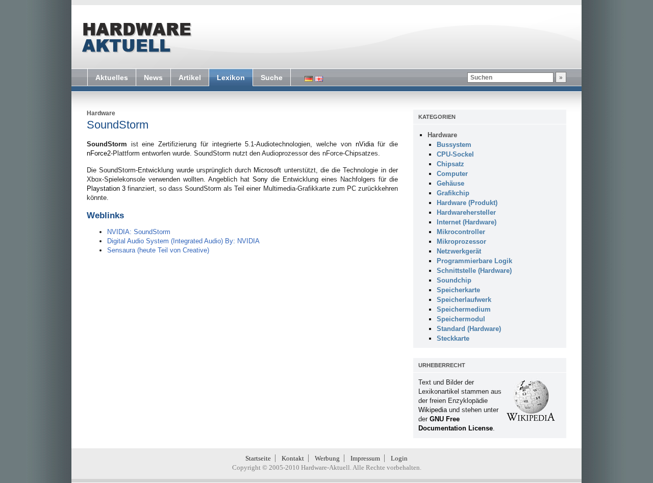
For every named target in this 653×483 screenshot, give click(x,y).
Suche (272, 77)
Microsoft (267, 170)
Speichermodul (461, 319)
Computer (452, 173)
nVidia (365, 144)
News (153, 77)
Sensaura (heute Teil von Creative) (158, 250)
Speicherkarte (458, 290)
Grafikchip (453, 193)
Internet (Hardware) (466, 222)
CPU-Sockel (455, 154)
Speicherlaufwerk (464, 299)
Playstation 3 (106, 188)
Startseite (258, 458)
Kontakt (293, 458)
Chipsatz (450, 164)
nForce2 (99, 153)
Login (399, 458)
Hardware (101, 113)
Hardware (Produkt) (467, 203)
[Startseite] (136, 37)
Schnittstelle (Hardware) (474, 270)
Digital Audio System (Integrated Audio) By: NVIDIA (183, 241)
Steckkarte (453, 338)
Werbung (327, 458)
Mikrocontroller (461, 232)
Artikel (190, 77)
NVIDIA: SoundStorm (138, 232)
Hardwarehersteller (466, 212)
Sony (260, 179)
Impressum (365, 458)
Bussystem (454, 144)
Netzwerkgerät (459, 251)
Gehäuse (450, 183)
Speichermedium (464, 309)
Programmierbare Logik (474, 261)
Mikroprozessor (461, 241)
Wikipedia (432, 410)
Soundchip (454, 280)
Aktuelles (111, 77)
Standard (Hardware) (469, 329)
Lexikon (231, 77)
